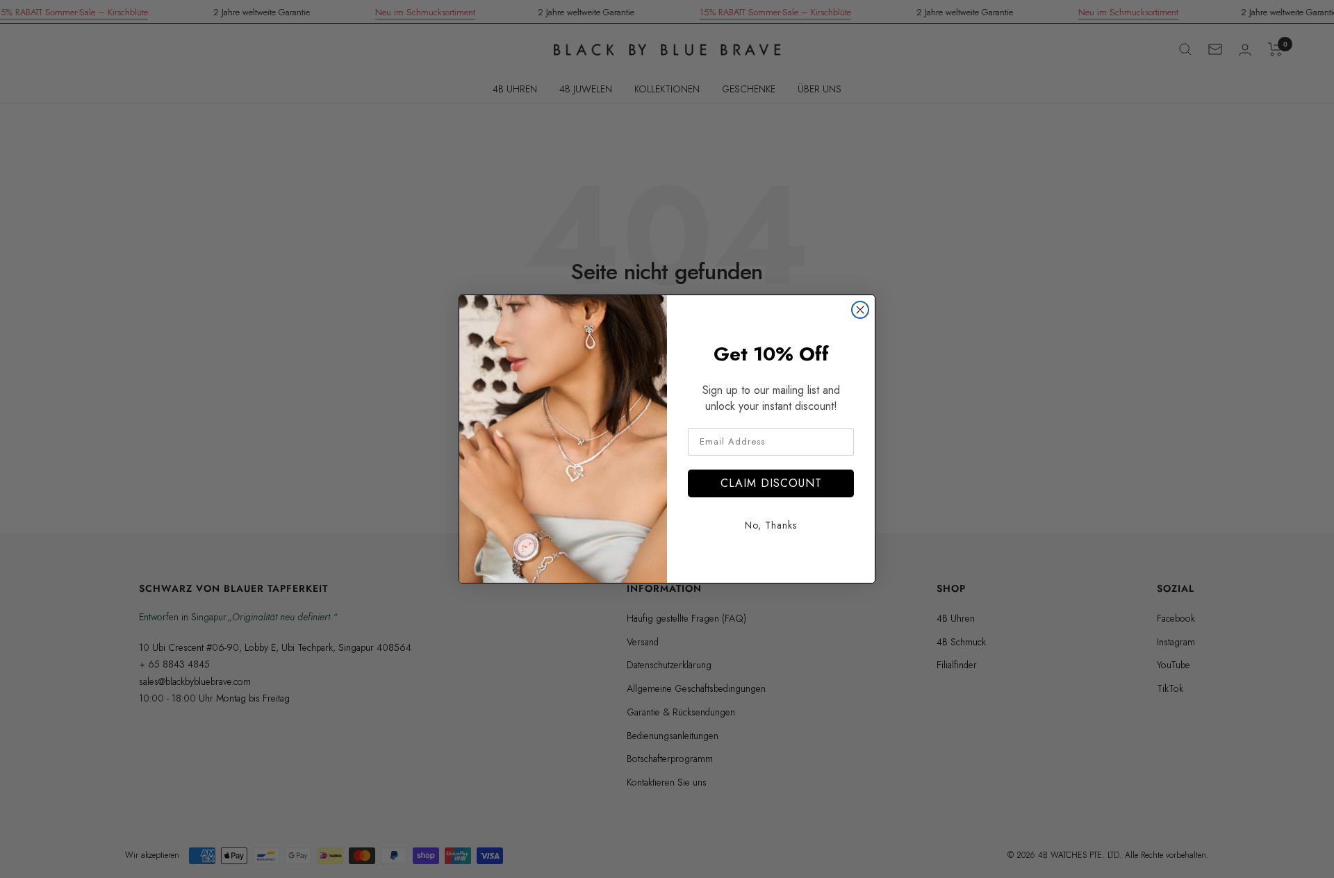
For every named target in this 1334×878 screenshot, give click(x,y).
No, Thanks (771, 525)
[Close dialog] (860, 309)
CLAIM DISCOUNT (771, 483)
